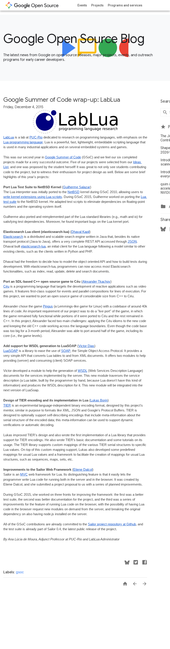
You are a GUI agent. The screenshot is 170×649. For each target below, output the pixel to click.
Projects (97, 5)
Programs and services (125, 5)
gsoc (20, 572)
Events (82, 5)
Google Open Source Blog (73, 38)
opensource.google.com (32, 5)
